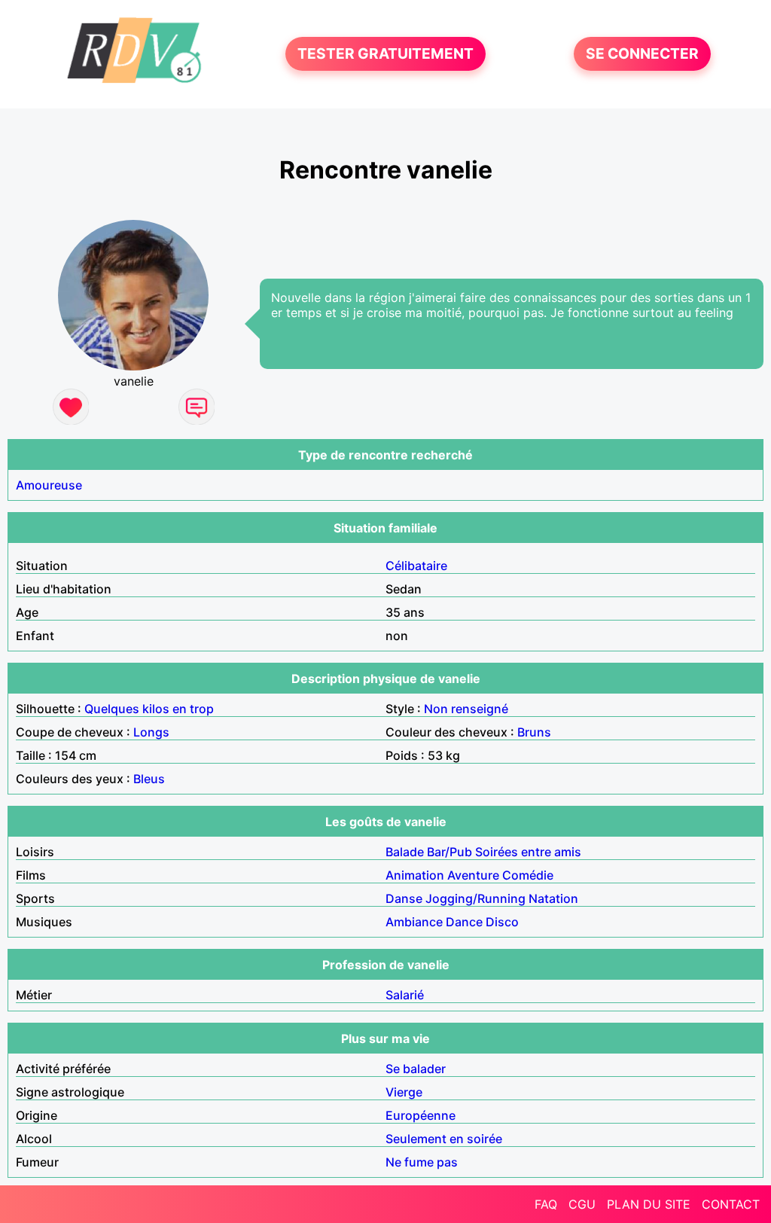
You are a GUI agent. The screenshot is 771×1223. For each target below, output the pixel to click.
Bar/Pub (449, 851)
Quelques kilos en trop (149, 708)
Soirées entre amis (528, 851)
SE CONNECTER (642, 54)
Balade (405, 851)
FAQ (546, 1204)
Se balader (416, 1068)
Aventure (473, 875)
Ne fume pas (422, 1162)
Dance (464, 921)
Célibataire (416, 565)
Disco (502, 921)
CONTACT (731, 1204)
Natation (553, 898)
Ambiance (414, 921)
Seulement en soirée (444, 1138)
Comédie (527, 875)
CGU (582, 1204)
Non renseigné (466, 708)
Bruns (534, 732)
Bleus (149, 778)
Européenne (421, 1115)
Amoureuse (49, 485)
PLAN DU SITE (648, 1204)
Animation (415, 875)
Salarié (405, 994)
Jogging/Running (475, 898)
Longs (151, 732)
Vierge (404, 1091)
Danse (404, 898)
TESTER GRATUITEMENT (385, 54)
